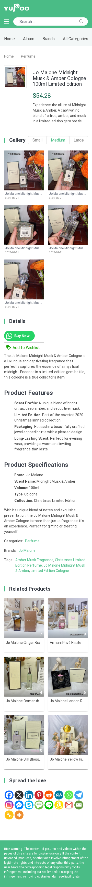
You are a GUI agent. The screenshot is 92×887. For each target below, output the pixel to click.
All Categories (75, 38)
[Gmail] (68, 805)
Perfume (28, 56)
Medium (58, 140)
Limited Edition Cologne (50, 571)
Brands (48, 38)
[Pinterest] (38, 795)
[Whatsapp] (68, 795)
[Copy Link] (9, 814)
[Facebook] (9, 795)
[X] (19, 795)
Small (37, 140)
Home (9, 38)
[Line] (48, 805)
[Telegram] (78, 795)
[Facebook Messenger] (19, 805)
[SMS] (38, 805)
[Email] (78, 805)
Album (28, 38)
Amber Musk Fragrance (34, 560)
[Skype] (29, 805)
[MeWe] (58, 795)
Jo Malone (27, 550)
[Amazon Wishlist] (58, 805)
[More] (19, 814)
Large (79, 140)
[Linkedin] (29, 795)
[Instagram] (9, 805)
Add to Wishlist (26, 347)
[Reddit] (48, 795)
